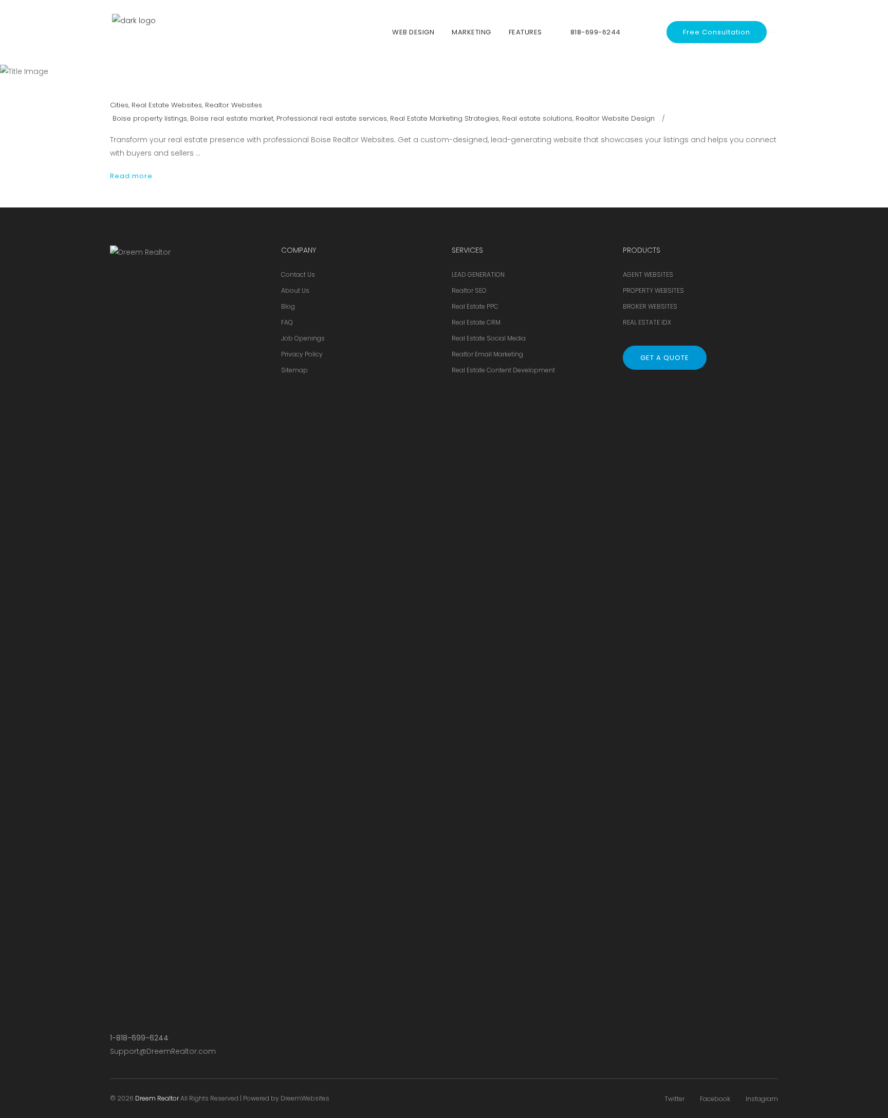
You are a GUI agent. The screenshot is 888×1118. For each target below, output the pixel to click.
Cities (119, 105)
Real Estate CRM (476, 322)
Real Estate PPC (475, 306)
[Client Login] (647, 32)
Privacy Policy (302, 354)
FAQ (287, 322)
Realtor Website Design (615, 118)
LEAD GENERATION (478, 274)
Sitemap (294, 370)
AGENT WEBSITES (648, 274)
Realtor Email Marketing (487, 354)
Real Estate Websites (167, 105)
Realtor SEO (469, 290)
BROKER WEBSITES (650, 306)
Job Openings (303, 338)
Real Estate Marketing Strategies (444, 118)
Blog (288, 306)
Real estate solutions (537, 118)
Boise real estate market (231, 118)
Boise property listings (150, 118)
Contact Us (298, 274)
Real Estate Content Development (503, 370)
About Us (295, 290)
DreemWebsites (305, 1098)
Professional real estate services (331, 118)
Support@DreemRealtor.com (163, 1051)
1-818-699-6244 (139, 1038)
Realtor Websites (233, 105)
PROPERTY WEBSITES (653, 290)
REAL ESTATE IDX (647, 322)
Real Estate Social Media (489, 338)
